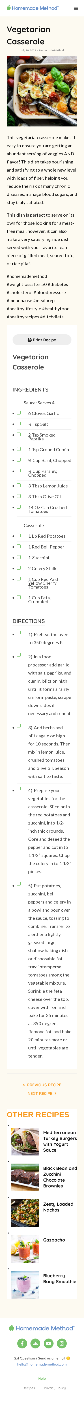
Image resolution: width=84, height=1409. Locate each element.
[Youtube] (49, 1343)
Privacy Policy (55, 1388)
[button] (76, 8)
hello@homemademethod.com (42, 1364)
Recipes (29, 1388)
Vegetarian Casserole (31, 362)
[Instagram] (62, 1343)
